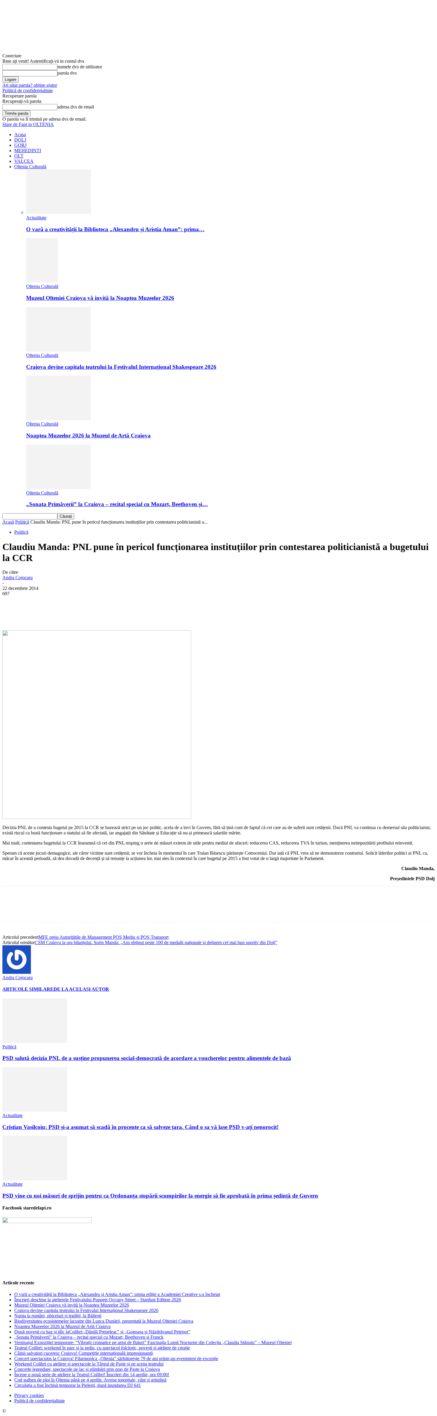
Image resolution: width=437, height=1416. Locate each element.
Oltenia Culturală (30, 166)
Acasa (20, 134)
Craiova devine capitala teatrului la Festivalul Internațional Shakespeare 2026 (121, 367)
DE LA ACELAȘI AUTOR (81, 989)
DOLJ (20, 139)
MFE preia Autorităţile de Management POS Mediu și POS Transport (103, 937)
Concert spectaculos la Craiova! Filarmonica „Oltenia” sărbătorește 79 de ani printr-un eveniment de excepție (116, 1358)
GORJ (20, 145)
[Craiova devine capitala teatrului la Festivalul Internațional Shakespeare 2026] (58, 349)
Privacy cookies (29, 1395)
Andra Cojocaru (17, 577)
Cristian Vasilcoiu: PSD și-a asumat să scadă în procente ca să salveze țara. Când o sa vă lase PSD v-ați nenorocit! (140, 1127)
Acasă (8, 521)
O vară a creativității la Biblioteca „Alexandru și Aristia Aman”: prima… (115, 229)
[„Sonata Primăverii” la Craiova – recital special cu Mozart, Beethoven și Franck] (58, 487)
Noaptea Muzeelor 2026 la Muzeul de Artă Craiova (88, 435)
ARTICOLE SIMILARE (28, 989)
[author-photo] (16, 972)
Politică (22, 521)
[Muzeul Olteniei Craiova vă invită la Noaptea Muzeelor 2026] (42, 280)
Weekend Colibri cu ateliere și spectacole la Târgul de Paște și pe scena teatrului (89, 1363)
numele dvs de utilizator (79, 66)
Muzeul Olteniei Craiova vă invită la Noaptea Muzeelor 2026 (100, 298)
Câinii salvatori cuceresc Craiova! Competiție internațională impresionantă (83, 1353)
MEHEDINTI (27, 150)
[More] (150, 613)
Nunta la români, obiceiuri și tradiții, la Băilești (57, 1315)
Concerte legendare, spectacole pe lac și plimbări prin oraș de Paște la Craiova (87, 1369)
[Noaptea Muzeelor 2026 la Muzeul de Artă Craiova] (58, 418)
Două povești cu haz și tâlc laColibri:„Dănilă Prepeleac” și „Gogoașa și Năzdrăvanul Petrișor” (102, 1331)
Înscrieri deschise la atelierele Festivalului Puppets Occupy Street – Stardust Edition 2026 (97, 1299)
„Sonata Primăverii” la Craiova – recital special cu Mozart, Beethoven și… (117, 504)
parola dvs (67, 72)
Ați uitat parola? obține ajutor (29, 85)
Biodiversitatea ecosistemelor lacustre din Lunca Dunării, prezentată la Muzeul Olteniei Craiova (103, 1321)
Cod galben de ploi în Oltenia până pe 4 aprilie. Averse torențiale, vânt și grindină (90, 1379)
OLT (18, 155)
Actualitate (36, 217)
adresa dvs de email (75, 106)
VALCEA (24, 161)
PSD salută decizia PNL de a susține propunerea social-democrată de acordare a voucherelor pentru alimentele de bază (146, 1058)
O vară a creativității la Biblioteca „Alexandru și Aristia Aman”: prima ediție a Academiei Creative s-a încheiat (117, 1294)
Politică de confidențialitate (27, 90)
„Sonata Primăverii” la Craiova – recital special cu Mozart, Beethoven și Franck (89, 1337)
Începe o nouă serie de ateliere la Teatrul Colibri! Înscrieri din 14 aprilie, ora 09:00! (91, 1374)
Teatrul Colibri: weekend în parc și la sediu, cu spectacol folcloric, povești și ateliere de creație (102, 1347)
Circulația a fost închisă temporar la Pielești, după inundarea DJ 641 (77, 1385)
